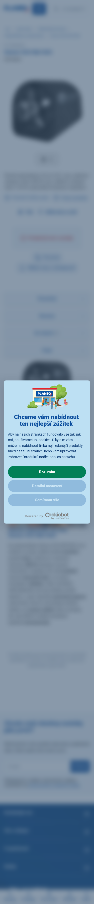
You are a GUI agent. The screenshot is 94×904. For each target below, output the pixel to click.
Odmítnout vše (47, 500)
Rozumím (47, 472)
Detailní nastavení (47, 486)
